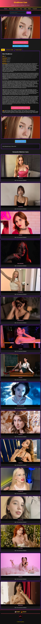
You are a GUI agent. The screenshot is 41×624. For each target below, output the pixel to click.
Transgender (35, 8)
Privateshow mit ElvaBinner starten (21, 107)
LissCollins (20, 548)
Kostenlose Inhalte (9, 49)
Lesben (25, 8)
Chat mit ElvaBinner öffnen (20, 42)
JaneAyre (20, 377)
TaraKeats (20, 462)
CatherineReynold (20, 405)
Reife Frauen (11, 8)
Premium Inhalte (18, 49)
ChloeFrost (20, 178)
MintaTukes (20, 605)
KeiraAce (20, 576)
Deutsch (24, 611)
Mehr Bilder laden (20, 141)
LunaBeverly (20, 491)
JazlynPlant (20, 206)
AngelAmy (20, 434)
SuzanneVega (20, 519)
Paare (21, 8)
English (18, 611)
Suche (29, 12)
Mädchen (5, 8)
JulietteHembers (20, 320)
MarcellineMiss (20, 263)
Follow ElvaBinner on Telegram (21, 46)
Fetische (16, 8)
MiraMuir (20, 235)
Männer (29, 8)
